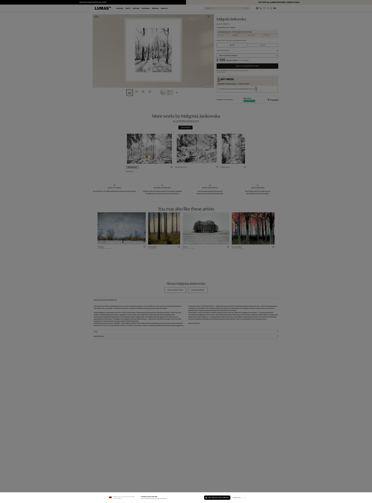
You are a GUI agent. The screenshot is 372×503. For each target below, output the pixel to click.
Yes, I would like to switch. (218, 497)
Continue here (237, 497)
